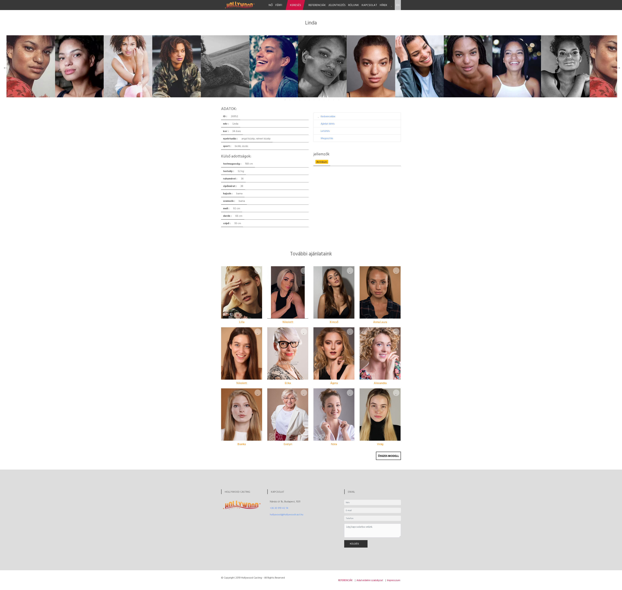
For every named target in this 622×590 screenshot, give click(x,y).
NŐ (271, 5)
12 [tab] (338, 99)
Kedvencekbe (328, 116)
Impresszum (393, 580)
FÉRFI (278, 5)
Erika (288, 383)
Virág (380, 444)
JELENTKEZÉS (337, 5)
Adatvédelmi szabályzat (370, 580)
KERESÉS (295, 5)
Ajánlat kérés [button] (328, 124)
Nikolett (287, 322)
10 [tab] (328, 99)
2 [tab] (290, 99)
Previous (4, 66)
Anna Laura (380, 322)
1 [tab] (285, 99)
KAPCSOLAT (369, 5)
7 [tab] (314, 99)
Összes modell (388, 456)
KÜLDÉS (355, 543)
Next (617, 66)
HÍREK (383, 5)
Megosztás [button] (327, 138)
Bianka (241, 444)
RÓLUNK (353, 5)
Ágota (334, 383)
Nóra (334, 444)
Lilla (241, 322)
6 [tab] (309, 99)
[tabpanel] (30, 66)
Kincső (334, 322)
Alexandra (380, 383)
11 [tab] (333, 99)
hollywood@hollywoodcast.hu (286, 514)
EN (398, 5)
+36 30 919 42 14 (279, 508)
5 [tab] (304, 99)
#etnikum (321, 162)
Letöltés (325, 131)
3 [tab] (294, 99)
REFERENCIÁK (317, 5)
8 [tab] (319, 99)
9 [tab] (324, 99)
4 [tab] (299, 99)
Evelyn (288, 444)
